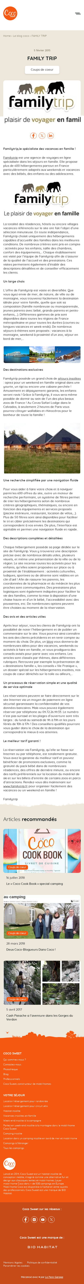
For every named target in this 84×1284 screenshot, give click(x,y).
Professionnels (11, 1079)
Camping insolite (12, 1133)
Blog (5, 1074)
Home (7, 36)
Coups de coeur (42, 69)
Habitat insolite (11, 1111)
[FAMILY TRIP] (10, 13)
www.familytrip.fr (15, 786)
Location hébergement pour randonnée (25, 1101)
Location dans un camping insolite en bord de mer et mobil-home (40, 1138)
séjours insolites (69, 378)
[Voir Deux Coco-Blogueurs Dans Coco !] (42, 917)
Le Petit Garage (54, 1277)
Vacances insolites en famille (19, 1116)
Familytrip (10, 157)
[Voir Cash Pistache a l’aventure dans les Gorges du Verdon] (42, 983)
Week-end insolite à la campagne (22, 1120)
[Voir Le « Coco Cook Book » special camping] (42, 851)
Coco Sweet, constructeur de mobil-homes (27, 1084)
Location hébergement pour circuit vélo (25, 1106)
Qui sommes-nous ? (14, 1059)
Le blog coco (21, 36)
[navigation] (42, 1072)
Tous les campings (13, 1148)
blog (50, 641)
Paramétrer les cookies (16, 1266)
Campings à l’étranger (15, 1143)
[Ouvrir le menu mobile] (78, 13)
